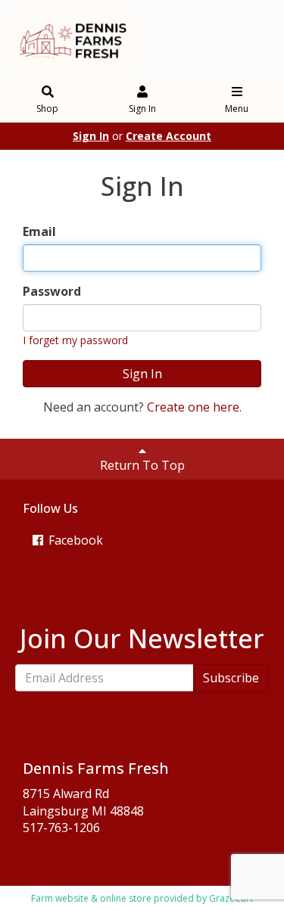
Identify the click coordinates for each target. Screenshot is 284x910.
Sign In (142, 108)
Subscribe (231, 677)
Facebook (74, 540)
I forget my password (75, 340)
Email (39, 231)
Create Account (168, 136)
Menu (236, 108)
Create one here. (194, 407)
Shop (47, 108)
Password (52, 291)
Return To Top (142, 465)
